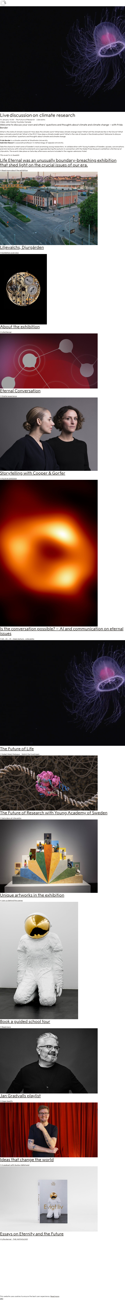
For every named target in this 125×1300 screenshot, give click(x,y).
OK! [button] (1, 1299)
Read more (54, 1296)
